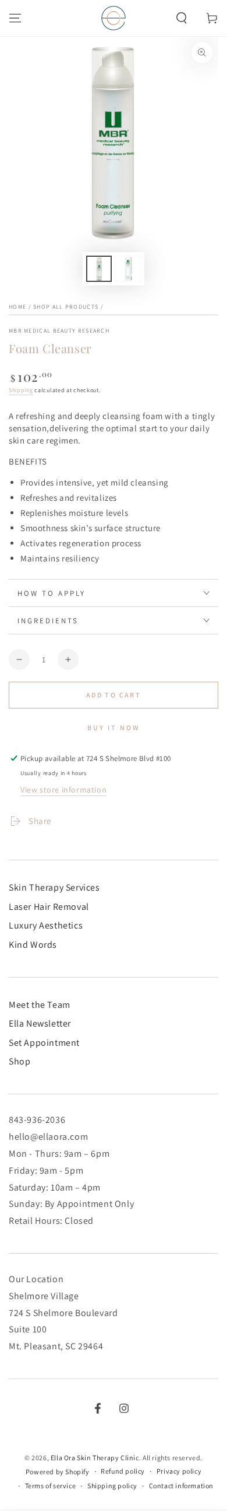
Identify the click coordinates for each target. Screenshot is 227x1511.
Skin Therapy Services (54, 887)
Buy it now (113, 727)
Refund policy (123, 1471)
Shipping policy (112, 1485)
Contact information (181, 1485)
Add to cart (113, 694)
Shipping (21, 390)
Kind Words (33, 944)
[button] (181, 18)
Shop (19, 1061)
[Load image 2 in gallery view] (128, 269)
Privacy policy (179, 1471)
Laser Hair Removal (49, 907)
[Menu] (15, 18)
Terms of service (50, 1485)
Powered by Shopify (58, 1471)
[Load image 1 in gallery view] (99, 269)
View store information (63, 789)
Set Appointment (44, 1043)
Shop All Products (65, 306)
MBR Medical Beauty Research (59, 330)
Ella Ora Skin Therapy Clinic (95, 1457)
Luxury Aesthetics (46, 925)
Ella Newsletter (40, 1023)
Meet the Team (39, 1005)
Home (17, 306)
